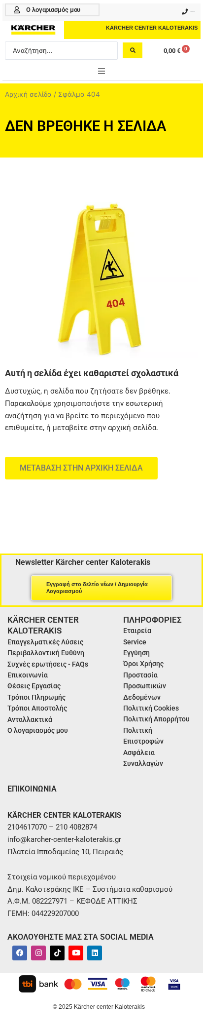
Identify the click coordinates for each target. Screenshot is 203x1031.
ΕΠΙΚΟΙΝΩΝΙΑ (32, 788)
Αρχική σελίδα (28, 94)
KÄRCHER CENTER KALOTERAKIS (152, 28)
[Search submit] (132, 50)
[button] (101, 71)
